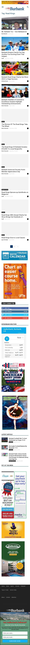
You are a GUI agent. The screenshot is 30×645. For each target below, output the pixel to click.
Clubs (3, 49)
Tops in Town (5, 576)
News (3, 121)
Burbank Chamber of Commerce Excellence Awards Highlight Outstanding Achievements (13, 102)
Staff (3, 58)
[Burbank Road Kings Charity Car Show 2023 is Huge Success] (15, 68)
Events (3, 212)
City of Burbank (12, 447)
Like (10, 309)
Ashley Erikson (5, 81)
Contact (8, 583)
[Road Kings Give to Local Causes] (15, 229)
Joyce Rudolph (5, 239)
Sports (12, 572)
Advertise (14, 583)
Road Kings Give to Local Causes (13, 238)
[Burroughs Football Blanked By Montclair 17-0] (5, 434)
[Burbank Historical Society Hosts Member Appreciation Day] (15, 161)
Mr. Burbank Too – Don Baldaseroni (14, 32)
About (3, 583)
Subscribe (25, 318)
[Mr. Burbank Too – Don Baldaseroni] (15, 23)
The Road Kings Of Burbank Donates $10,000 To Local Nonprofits (14, 148)
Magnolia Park (5, 189)
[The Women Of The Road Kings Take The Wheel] (15, 115)
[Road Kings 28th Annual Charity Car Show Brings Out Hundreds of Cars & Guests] (15, 206)
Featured (23, 572)
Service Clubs (13, 576)
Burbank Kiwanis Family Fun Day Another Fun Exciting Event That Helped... (13, 54)
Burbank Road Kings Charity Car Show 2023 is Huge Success (15, 78)
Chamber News (5, 97)
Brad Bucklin (4, 33)
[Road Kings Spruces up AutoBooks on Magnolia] (15, 183)
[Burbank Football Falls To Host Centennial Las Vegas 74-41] (5, 426)
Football (11, 428)
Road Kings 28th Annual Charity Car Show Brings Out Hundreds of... (14, 216)
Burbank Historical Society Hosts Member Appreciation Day (13, 171)
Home (3, 572)
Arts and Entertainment (6, 29)
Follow (25, 311)
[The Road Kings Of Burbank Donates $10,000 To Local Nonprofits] (15, 138)
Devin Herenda (5, 105)
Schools (17, 572)
